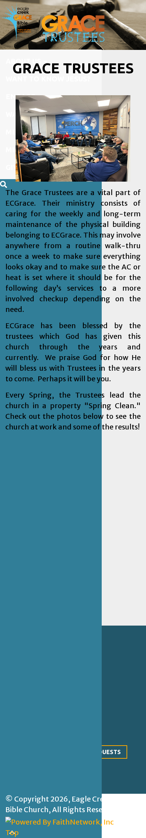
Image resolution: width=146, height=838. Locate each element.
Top (12, 832)
